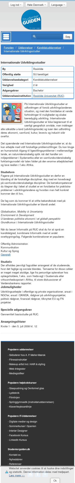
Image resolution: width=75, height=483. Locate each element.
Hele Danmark (35, 5)
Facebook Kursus (18, 435)
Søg (67, 36)
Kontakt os (15, 454)
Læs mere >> (17, 475)
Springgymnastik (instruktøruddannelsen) (31, 402)
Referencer (15, 463)
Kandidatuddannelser (49, 47)
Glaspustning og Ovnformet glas (26, 388)
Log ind (15, 5)
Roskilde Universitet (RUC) (48, 96)
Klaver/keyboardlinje (20, 406)
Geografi (6, 254)
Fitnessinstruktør (18, 359)
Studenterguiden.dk (19, 449)
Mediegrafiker (16, 373)
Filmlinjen (14, 397)
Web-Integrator (17, 368)
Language (57, 5)
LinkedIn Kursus (18, 439)
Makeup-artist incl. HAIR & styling (27, 364)
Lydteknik (14, 392)
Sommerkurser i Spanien (22, 426)
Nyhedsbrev (15, 459)
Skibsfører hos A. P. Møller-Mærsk (27, 355)
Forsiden (9, 47)
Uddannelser (25, 47)
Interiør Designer (18, 430)
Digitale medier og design (23, 421)
